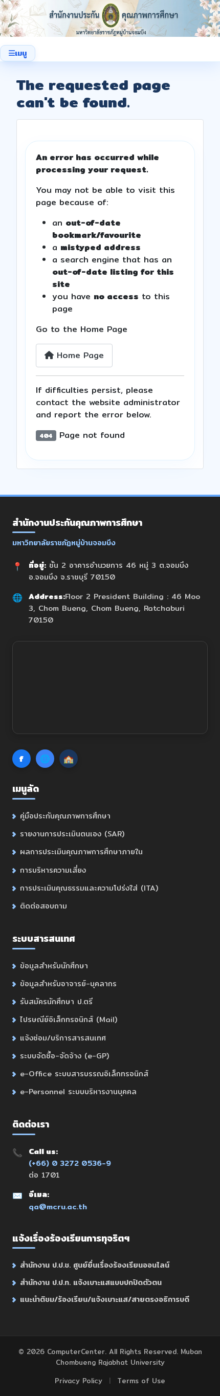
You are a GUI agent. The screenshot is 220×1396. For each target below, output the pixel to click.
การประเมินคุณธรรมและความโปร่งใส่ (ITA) (89, 888)
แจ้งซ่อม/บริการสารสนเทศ (63, 1038)
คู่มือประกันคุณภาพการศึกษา (65, 816)
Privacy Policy (78, 1381)
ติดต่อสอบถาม (43, 906)
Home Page (79, 355)
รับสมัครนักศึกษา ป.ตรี (56, 1001)
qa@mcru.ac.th (58, 1206)
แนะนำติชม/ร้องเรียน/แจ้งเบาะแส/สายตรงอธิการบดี (104, 1299)
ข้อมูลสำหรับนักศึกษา (54, 965)
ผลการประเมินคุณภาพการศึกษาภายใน (81, 851)
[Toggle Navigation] (17, 53)
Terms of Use (141, 1381)
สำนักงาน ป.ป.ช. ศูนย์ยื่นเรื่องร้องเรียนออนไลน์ (94, 1265)
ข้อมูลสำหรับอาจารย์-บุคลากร (68, 983)
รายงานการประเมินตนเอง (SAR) (72, 833)
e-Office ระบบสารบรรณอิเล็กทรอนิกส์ (84, 1073)
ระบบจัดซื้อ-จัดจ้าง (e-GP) (64, 1055)
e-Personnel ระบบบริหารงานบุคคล (78, 1091)
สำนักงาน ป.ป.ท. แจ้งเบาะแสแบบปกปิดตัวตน (91, 1282)
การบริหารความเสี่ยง (53, 870)
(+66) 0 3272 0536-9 (70, 1163)
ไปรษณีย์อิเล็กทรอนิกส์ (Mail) (68, 1019)
